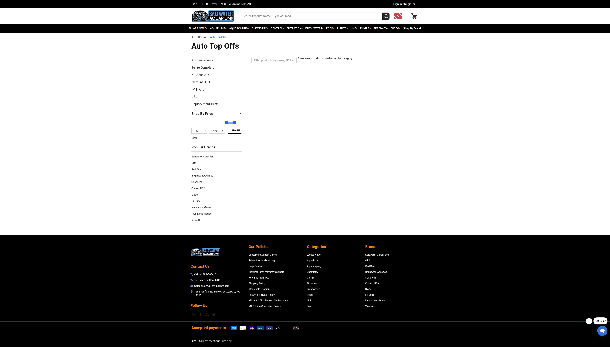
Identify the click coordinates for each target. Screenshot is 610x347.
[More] (206, 28)
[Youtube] (207, 314)
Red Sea (196, 169)
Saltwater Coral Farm (203, 156)
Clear (194, 137)
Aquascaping (238, 28)
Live (353, 28)
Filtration (294, 28)
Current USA (198, 188)
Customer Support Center (263, 254)
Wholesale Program (259, 289)
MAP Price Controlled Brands (265, 306)
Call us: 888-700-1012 (206, 274)
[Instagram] (193, 314)
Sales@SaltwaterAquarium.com (211, 285)
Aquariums (217, 28)
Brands (371, 247)
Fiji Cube (196, 201)
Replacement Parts (205, 104)
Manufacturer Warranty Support (266, 271)
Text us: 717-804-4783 (207, 280)
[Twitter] (213, 314)
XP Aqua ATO (200, 75)
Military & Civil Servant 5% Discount (268, 300)
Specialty (380, 28)
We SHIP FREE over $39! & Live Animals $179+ (222, 4)
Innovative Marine (201, 207)
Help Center (255, 266)
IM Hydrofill (199, 89)
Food (329, 28)
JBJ (194, 97)
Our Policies (259, 247)
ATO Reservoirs (202, 60)
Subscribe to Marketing (262, 260)
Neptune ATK (200, 82)
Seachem (196, 182)
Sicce (194, 194)
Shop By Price (202, 114)
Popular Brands (203, 147)
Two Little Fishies (201, 213)
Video (395, 28)
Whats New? (197, 28)
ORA (193, 162)
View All (195, 220)
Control (277, 28)
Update (235, 130)
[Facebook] (200, 314)
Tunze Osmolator (203, 67)
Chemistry (259, 28)
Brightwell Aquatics (202, 175)
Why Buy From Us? (259, 277)
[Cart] (415, 16)
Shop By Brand (412, 28)
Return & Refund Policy (262, 294)
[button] (399, 16)
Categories (316, 247)
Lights (341, 28)
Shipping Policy (257, 283)
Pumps (364, 28)
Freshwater (313, 28)
